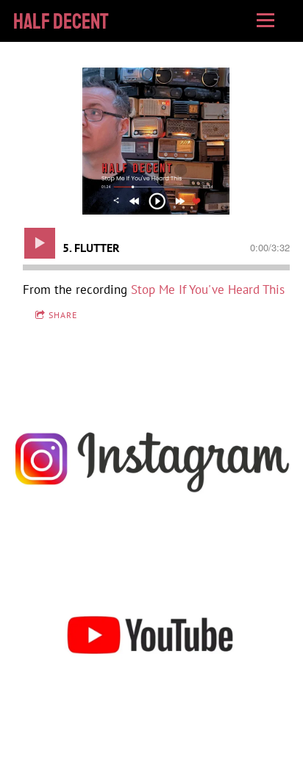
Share (63, 314)
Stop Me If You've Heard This (208, 289)
